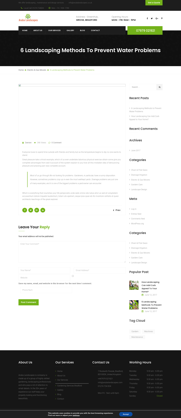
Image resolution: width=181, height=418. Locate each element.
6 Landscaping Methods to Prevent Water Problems (152, 305)
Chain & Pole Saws (139, 170)
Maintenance (137, 337)
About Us (37, 30)
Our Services (54, 30)
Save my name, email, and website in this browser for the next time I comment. (55, 283)
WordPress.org (137, 223)
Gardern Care (136, 184)
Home (24, 30)
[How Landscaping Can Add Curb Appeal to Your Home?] (134, 285)
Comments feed (138, 219)
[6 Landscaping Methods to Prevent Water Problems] (24, 210)
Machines (148, 331)
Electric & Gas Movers (140, 180)
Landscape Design (139, 189)
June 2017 (135, 150)
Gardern (135, 331)
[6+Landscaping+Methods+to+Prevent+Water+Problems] (30, 210)
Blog (82, 30)
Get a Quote (154, 2)
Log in (133, 209)
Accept (126, 414)
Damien (28, 142)
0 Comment (56, 142)
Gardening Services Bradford (69, 386)
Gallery (70, 30)
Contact (95, 30)
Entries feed (136, 214)
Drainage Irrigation (139, 175)
